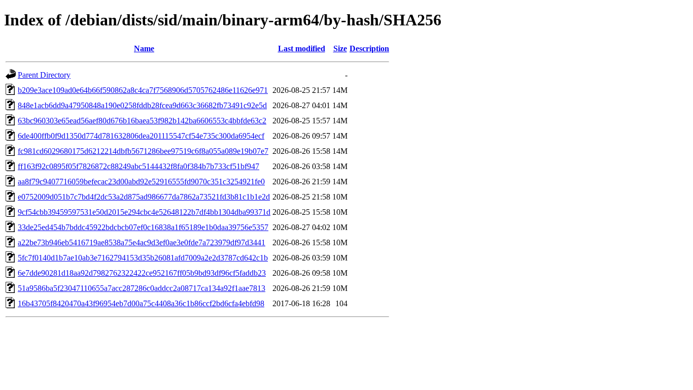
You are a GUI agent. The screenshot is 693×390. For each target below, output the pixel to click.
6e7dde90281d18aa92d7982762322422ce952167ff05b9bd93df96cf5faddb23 (142, 273)
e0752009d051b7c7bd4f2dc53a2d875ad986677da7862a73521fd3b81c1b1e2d (144, 196)
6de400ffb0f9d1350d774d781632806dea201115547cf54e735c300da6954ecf (141, 136)
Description (369, 48)
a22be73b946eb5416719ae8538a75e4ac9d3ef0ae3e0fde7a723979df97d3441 (141, 242)
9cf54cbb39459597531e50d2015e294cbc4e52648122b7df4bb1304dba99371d (144, 212)
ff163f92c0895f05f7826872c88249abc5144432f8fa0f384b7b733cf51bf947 (138, 166)
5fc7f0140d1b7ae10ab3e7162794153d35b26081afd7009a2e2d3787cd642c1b (143, 257)
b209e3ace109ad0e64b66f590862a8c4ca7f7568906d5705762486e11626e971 (143, 90)
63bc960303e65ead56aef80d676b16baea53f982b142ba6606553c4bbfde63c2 (142, 120)
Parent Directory (44, 75)
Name (144, 48)
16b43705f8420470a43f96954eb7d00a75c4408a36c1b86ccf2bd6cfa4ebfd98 (141, 303)
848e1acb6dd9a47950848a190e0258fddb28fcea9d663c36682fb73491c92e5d (142, 105)
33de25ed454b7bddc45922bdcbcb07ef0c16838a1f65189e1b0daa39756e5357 (143, 227)
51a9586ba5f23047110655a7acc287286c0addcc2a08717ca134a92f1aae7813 (141, 288)
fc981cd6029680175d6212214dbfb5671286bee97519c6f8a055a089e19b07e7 (143, 151)
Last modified (301, 48)
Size (340, 48)
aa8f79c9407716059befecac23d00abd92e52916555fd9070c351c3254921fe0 (141, 181)
